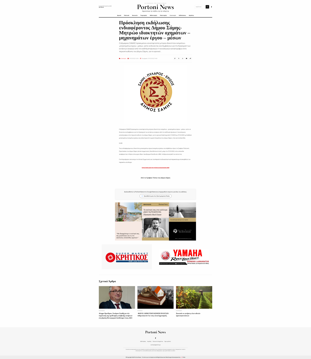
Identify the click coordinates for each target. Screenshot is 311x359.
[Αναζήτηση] (207, 7)
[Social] (211, 7)
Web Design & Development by (175, 357)
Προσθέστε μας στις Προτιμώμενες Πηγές (156, 196)
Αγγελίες (149, 341)
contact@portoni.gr (156, 345)
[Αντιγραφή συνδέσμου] (190, 58)
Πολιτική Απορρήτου (158, 341)
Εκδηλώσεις (143, 341)
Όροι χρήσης (167, 341)
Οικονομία (123, 58)
